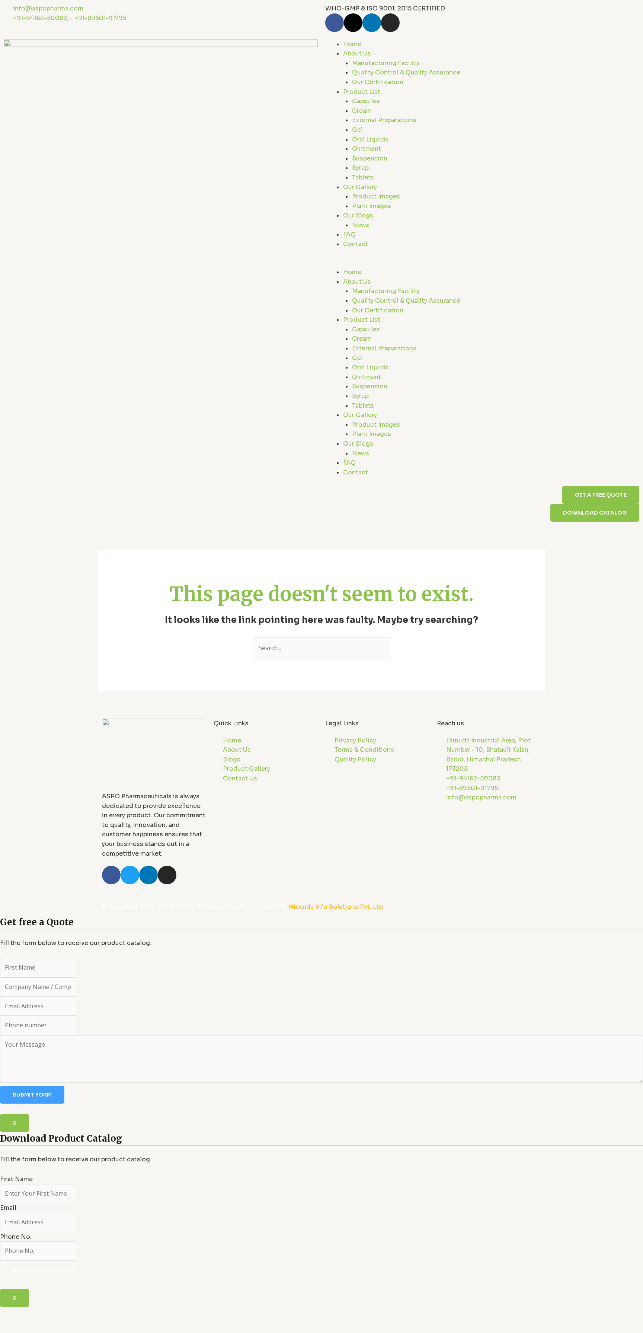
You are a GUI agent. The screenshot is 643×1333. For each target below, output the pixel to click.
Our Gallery (360, 187)
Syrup (360, 168)
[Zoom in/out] (12, 1313)
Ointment (366, 149)
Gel (357, 130)
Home (352, 44)
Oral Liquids (370, 139)
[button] (482, 263)
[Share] (66, 1313)
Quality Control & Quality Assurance (406, 72)
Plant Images (371, 206)
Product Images (376, 196)
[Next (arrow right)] (39, 1326)
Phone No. (16, 1237)
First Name (16, 1179)
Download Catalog (44, 1269)
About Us (357, 53)
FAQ (349, 234)
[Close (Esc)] (93, 1313)
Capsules (366, 101)
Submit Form (32, 1094)
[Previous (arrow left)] (12, 1326)
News (360, 225)
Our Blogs (358, 215)
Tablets (363, 177)
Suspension (369, 158)
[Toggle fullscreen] (39, 1313)
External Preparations (384, 120)
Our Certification (377, 82)
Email (8, 1208)
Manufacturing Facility (385, 63)
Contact (355, 244)
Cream (362, 111)
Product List (361, 92)
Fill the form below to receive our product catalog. (75, 1203)
